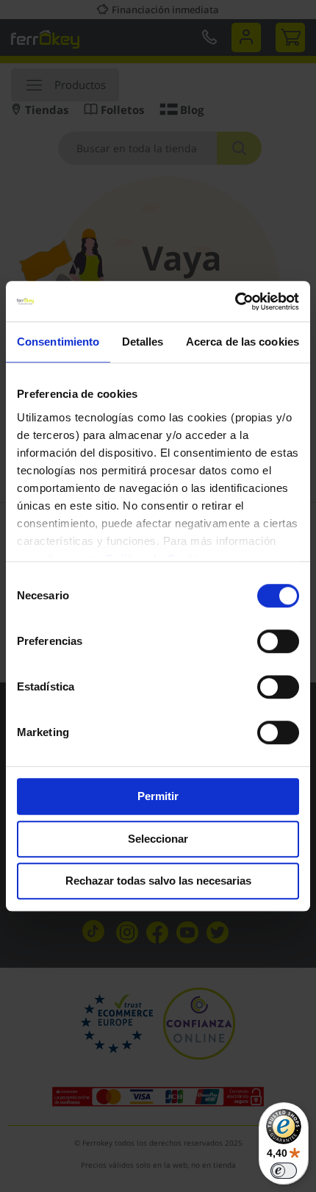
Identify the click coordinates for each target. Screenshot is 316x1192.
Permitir (158, 796)
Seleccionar (158, 838)
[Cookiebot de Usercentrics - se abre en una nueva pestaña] (234, 301)
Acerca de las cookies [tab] (242, 341)
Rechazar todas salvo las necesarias (158, 880)
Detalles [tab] (143, 341)
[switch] (278, 642)
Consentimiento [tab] (58, 341)
